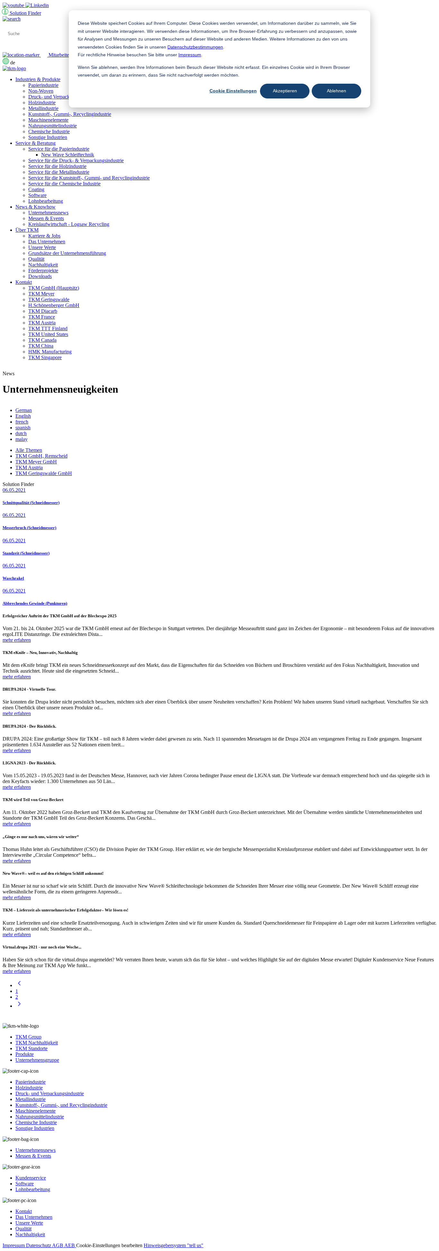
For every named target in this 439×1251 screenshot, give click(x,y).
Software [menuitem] (37, 195)
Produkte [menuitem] (24, 1054)
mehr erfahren (17, 640)
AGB (58, 1245)
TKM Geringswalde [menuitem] (48, 299)
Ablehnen (336, 90)
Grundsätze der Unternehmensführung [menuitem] (67, 253)
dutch (21, 433)
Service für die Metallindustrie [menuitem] (58, 172)
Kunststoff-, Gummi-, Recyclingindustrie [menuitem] (69, 114)
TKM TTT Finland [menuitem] (47, 328)
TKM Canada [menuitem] (42, 340)
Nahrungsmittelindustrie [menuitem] (52, 125)
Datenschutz (39, 1245)
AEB (70, 1245)
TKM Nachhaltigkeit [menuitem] (36, 1042)
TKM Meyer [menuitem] (41, 293)
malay (21, 439)
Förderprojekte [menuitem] (43, 270)
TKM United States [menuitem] (48, 334)
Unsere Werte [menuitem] (42, 247)
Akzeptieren (285, 90)
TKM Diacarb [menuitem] (42, 311)
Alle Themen (28, 450)
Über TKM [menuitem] (27, 230)
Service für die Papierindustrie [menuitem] (58, 149)
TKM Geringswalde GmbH (43, 473)
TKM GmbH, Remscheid (41, 456)
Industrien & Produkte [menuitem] (37, 79)
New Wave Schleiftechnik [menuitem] (67, 154)
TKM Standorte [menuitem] (31, 1048)
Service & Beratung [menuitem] (35, 143)
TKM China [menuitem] (40, 346)
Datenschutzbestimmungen (195, 47)
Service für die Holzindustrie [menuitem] (57, 166)
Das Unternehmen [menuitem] (46, 241)
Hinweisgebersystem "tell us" (173, 1245)
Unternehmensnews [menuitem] (48, 212)
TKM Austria (29, 467)
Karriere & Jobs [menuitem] (44, 235)
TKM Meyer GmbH (36, 461)
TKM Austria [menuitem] (42, 322)
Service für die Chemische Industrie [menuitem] (64, 183)
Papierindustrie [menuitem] (43, 85)
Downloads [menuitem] (40, 276)
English (23, 416)
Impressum (189, 54)
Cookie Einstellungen (233, 90)
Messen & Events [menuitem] (46, 218)
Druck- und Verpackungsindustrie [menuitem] (62, 96)
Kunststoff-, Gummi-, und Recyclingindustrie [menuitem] (61, 1105)
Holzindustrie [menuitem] (42, 102)
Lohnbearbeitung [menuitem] (45, 201)
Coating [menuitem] (36, 189)
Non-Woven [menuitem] (40, 91)
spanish (23, 427)
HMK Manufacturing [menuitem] (50, 351)
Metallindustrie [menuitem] (43, 108)
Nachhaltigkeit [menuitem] (43, 264)
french (21, 422)
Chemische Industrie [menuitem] (49, 131)
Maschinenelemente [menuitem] (48, 120)
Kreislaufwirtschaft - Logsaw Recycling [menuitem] (68, 224)
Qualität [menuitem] (36, 259)
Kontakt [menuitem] (23, 282)
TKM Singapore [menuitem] (45, 357)
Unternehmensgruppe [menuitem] (37, 1060)
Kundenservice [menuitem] (30, 1178)
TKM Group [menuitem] (28, 1037)
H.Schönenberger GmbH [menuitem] (53, 305)
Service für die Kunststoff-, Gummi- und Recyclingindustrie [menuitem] (89, 178)
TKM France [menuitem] (41, 317)
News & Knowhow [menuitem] (35, 207)
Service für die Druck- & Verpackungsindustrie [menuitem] (76, 160)
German (23, 410)
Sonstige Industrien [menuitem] (47, 137)
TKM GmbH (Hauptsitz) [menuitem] (53, 288)
